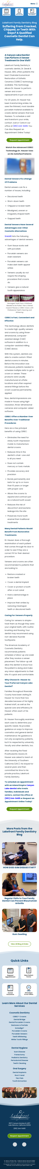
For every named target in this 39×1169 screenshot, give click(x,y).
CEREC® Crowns (19, 1016)
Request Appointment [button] (19, 140)
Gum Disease (19, 1052)
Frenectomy (19, 1054)
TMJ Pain (19, 1078)
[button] (15, 1144)
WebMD (8, 236)
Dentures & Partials (19, 1025)
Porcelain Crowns (19, 1031)
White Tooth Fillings (19, 1039)
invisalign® (19, 1028)
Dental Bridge (19, 1019)
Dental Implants (19, 1072)
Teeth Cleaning (19, 1063)
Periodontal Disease (19, 1060)
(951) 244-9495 (20, 126)
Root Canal (19, 1075)
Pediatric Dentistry (20, 1057)
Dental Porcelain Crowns (19, 1022)
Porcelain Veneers (19, 1034)
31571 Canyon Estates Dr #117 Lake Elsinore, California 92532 (19, 1124)
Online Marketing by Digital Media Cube (22, 1165)
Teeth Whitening (19, 1036)
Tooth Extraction (19, 1081)
